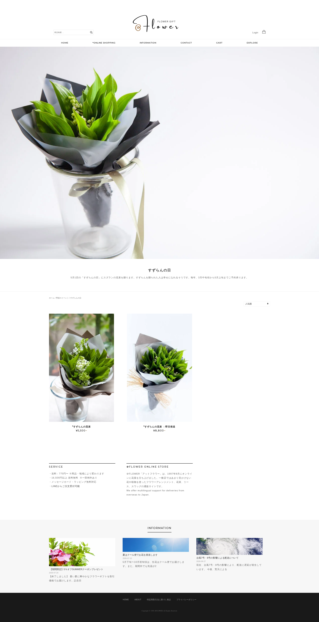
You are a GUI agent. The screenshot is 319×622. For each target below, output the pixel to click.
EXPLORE (252, 42)
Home (126, 599)
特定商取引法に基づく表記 (159, 599)
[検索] (91, 32)
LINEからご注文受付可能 (66, 486)
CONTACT (186, 42)
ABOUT (137, 599)
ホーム (51, 298)
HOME (64, 42)
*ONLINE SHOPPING (104, 42)
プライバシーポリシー (186, 599)
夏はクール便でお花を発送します (140, 554)
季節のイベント (62, 298)
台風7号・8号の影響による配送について (217, 557)
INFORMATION (148, 42)
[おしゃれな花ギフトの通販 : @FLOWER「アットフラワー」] (156, 35)
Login (255, 32)
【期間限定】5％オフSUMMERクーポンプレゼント (76, 569)
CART (219, 42)
